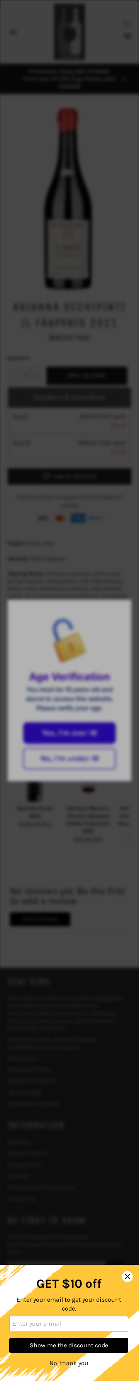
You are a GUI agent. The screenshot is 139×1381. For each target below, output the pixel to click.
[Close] (127, 1276)
